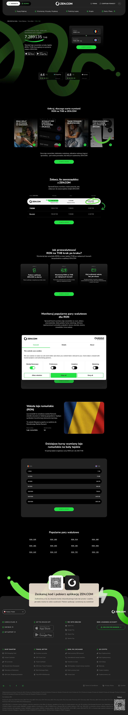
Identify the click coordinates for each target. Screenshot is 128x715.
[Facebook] (16, 686)
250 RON (30, 501)
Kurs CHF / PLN (43, 700)
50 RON (30, 486)
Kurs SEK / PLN (97, 700)
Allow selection (37, 375)
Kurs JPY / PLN (79, 700)
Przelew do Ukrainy (46, 692)
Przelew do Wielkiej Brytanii (33, 692)
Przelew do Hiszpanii (30, 694)
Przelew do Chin (77, 692)
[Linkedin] (3, 686)
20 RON (30, 481)
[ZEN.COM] (117, 612)
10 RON (30, 476)
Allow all (63, 375)
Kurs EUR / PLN (16, 700)
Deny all (90, 375)
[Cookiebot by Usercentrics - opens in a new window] (96, 338)
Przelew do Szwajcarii (7, 694)
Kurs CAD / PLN (61, 700)
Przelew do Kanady (87, 692)
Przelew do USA (21, 692)
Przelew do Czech (67, 692)
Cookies (123, 685)
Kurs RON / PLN (18, 701)
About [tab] (92, 345)
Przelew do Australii (41, 694)
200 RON (30, 496)
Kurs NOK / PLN (88, 700)
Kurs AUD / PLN (70, 700)
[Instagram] (23, 686)
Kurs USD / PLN (25, 700)
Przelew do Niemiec (57, 692)
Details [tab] (64, 345)
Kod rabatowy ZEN (7, 697)
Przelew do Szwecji (120, 692)
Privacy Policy (109, 685)
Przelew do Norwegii (109, 692)
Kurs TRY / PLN (9, 701)
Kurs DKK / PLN (106, 700)
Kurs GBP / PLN (34, 700)
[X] (10, 686)
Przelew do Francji (19, 694)
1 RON (29, 471)
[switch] (53, 367)
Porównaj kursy (27, 701)
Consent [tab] (36, 345)
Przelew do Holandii (97, 692)
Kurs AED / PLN (52, 700)
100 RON (30, 491)
